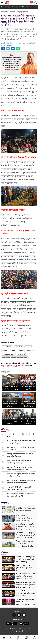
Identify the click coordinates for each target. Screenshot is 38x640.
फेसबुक (11, 366)
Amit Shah (18, 347)
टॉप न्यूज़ (7, 7)
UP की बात (14, 7)
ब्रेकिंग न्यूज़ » (6, 429)
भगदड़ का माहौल (22, 354)
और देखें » (4, 552)
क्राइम (27, 7)
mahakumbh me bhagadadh (13, 350)
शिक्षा (32, 7)
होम (6, 629)
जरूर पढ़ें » (5, 502)
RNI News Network (21, 43)
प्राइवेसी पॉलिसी (28, 629)
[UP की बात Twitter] (19, 616)
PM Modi (30, 350)
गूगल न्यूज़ (5, 366)
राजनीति (21, 7)
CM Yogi (29, 347)
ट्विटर (22, 366)
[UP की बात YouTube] (24, 616)
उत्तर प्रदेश (12, 12)
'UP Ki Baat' (6, 347)
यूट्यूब (16, 366)
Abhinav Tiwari (8, 43)
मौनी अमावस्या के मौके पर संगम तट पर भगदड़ (14, 358)
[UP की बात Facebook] (14, 616)
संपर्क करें (19, 629)
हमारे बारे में (12, 629)
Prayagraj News (8, 354)
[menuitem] (7, 7)
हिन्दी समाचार (4, 12)
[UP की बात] (7, 5)
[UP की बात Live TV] (31, 3)
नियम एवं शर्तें (19, 631)
